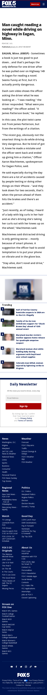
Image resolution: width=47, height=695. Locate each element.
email (35, 667)
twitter (21, 667)
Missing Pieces (8, 588)
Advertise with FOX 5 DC (29, 557)
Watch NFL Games (9, 611)
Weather (26, 438)
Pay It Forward (27, 526)
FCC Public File (27, 585)
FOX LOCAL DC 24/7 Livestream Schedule (8, 538)
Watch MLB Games (7, 620)
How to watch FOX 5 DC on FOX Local (9, 532)
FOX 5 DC (5, 43)
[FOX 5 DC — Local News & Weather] (9, 4)
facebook (16, 667)
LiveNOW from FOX (8, 524)
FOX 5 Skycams (28, 445)
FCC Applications (28, 588)
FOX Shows (6, 528)
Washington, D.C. (9, 442)
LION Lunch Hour (29, 519)
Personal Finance (9, 475)
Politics (26, 487)
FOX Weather (27, 462)
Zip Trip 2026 (27, 536)
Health (4, 472)
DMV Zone (6, 559)
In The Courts (7, 571)
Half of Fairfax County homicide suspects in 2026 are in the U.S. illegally (30, 312)
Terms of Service (25, 420)
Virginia (5, 445)
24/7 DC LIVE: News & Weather (9, 452)
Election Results (28, 503)
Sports (4, 463)
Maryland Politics (28, 494)
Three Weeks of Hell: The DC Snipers (8, 583)
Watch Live (35, 4)
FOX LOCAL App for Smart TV (28, 563)
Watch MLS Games (6, 652)
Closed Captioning (29, 597)
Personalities (27, 570)
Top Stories (6, 481)
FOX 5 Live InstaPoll (26, 552)
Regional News (7, 489)
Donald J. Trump (28, 506)
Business (5, 466)
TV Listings (6, 519)
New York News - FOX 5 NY (9, 495)
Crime (4, 460)
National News (8, 457)
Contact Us (26, 567)
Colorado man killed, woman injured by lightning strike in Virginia (30, 365)
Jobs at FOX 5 (27, 594)
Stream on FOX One (8, 606)
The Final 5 (6, 565)
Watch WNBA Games (7, 647)
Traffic (24, 448)
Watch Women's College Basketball (9, 641)
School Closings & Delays (29, 452)
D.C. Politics (26, 491)
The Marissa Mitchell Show (7, 555)
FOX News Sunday (9, 478)
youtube (12, 667)
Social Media (27, 579)
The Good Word (8, 578)
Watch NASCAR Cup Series (8, 625)
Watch (5, 516)
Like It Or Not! (7, 562)
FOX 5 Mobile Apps (29, 576)
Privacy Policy (26, 418)
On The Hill (6, 568)
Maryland (6, 448)
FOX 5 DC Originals (7, 549)
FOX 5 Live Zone (8, 575)
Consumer (6, 469)
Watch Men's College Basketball (9, 636)
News (5, 438)
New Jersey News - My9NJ (9, 508)
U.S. (11, 43)
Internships (26, 591)
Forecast (25, 442)
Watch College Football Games (8, 615)
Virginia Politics (28, 497)
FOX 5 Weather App (28, 458)
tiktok (31, 667)
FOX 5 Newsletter (29, 573)
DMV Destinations (29, 523)
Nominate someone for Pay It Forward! (29, 531)
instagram (26, 667)
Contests (25, 582)
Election (25, 500)
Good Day (27, 516)
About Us (27, 547)
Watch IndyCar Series (8, 631)
